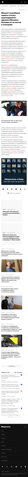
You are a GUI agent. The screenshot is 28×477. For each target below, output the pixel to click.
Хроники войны (12, 6)
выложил (13, 36)
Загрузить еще (11, 366)
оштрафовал (7, 151)
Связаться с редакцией (14, 193)
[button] (25, 2)
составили (12, 90)
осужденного (9, 135)
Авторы (3, 434)
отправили (15, 152)
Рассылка (3, 445)
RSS (3, 442)
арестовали (12, 86)
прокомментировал (8, 58)
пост (7, 65)
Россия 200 (3, 456)
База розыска (4, 460)
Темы (2, 430)
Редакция (3, 438)
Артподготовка (4, 6)
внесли (3, 56)
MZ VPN (3, 453)
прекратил (7, 95)
